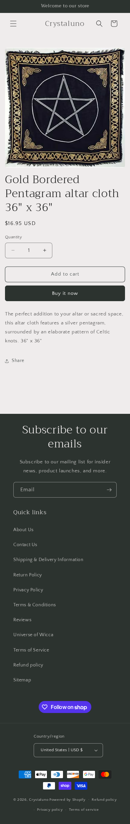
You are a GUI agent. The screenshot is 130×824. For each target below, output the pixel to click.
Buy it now (65, 293)
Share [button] (18, 360)
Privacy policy (50, 810)
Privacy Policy (28, 590)
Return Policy (27, 575)
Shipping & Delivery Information (48, 559)
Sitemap (22, 680)
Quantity (13, 237)
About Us (23, 529)
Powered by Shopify (67, 799)
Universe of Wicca (33, 635)
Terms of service (84, 810)
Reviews (22, 620)
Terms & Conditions (34, 605)
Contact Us (25, 544)
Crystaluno (38, 799)
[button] (13, 23)
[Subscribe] (109, 490)
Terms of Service (31, 650)
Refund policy (28, 665)
